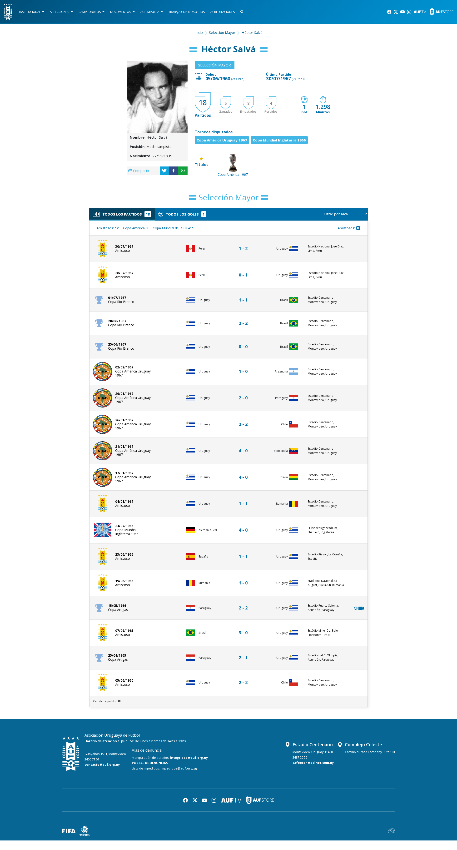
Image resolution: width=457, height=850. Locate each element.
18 (203, 102)
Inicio (198, 32)
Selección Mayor (222, 32)
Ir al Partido (244, 244)
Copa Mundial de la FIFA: (173, 228)
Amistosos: (108, 228)
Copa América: (135, 228)
